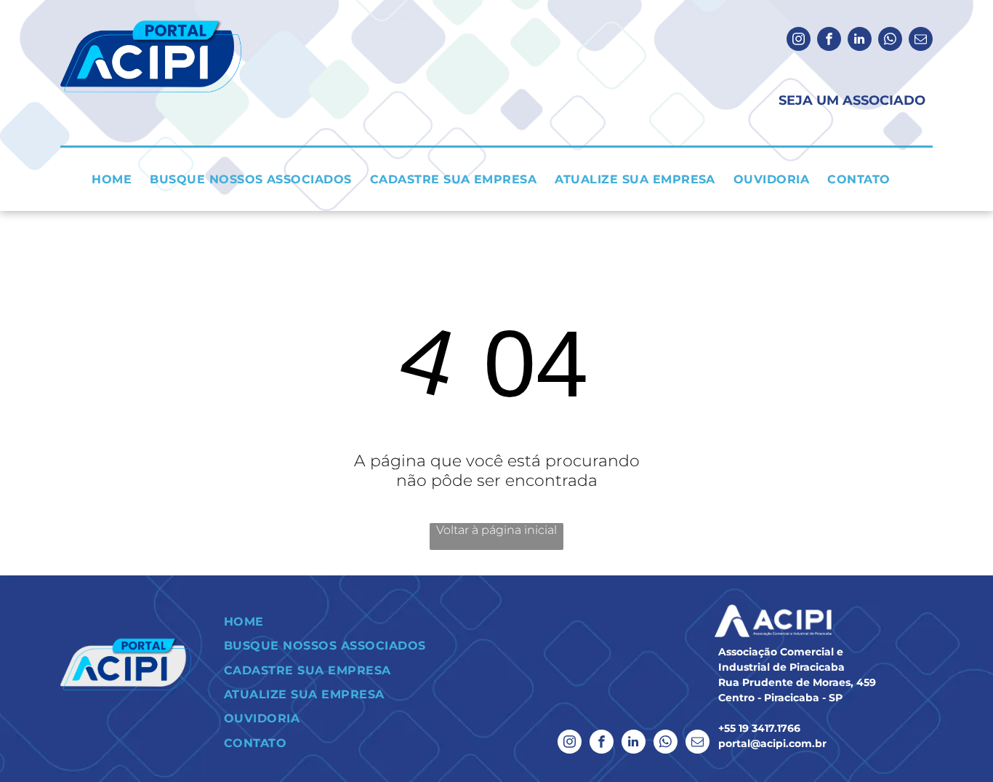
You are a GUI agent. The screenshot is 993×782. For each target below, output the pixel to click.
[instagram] (799, 41)
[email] (921, 41)
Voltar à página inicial (496, 530)
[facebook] (829, 41)
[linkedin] (860, 41)
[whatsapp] (890, 41)
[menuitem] (117, 179)
